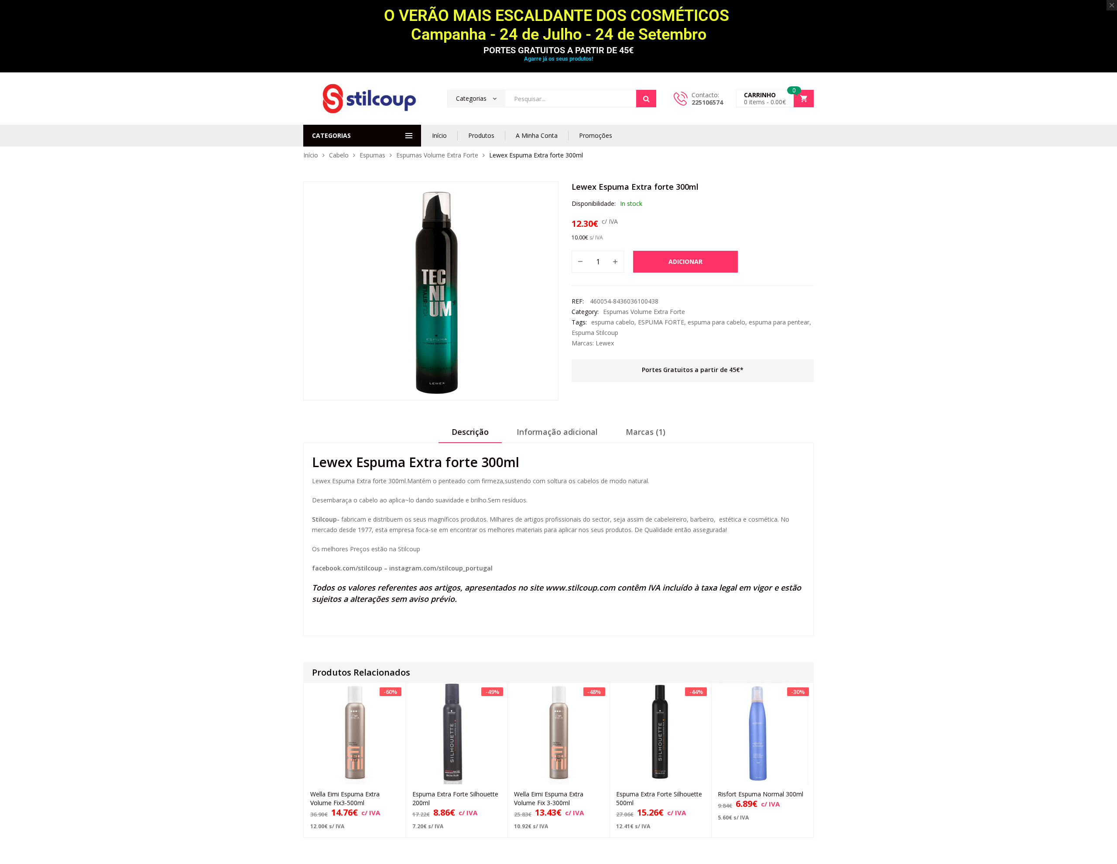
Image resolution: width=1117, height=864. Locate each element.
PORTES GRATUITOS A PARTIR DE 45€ (558, 50)
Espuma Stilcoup (595, 332)
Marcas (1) (645, 432)
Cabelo (339, 155)
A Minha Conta (537, 135)
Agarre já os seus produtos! (558, 58)
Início (439, 135)
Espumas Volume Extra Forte (437, 155)
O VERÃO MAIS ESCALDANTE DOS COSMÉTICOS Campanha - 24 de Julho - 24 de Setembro (558, 25)
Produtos (481, 135)
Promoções (595, 135)
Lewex (605, 343)
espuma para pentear (779, 322)
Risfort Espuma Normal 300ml (760, 794)
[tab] (470, 435)
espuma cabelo (612, 322)
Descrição (470, 432)
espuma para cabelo (716, 322)
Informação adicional (557, 432)
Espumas (372, 155)
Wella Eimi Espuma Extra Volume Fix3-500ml (345, 798)
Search (646, 98)
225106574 (707, 102)
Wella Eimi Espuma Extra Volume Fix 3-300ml (548, 798)
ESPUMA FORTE (661, 322)
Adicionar (685, 261)
